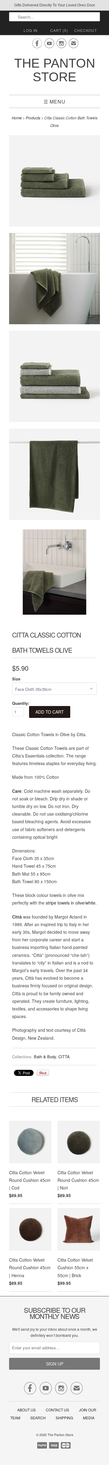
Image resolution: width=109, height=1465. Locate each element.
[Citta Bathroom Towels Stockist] (54, 573)
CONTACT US (57, 1409)
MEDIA (88, 1417)
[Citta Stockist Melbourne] (54, 377)
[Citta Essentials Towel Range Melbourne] (54, 279)
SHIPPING (64, 1417)
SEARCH (38, 1417)
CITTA (64, 1056)
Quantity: (20, 703)
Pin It (43, 1073)
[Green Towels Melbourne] (54, 475)
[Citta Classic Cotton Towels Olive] (54, 182)
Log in (31, 30)
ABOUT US (26, 1409)
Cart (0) (59, 30)
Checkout (85, 30)
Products (33, 117)
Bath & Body (45, 1056)
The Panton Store (54, 70)
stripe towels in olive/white (70, 903)
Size (16, 679)
